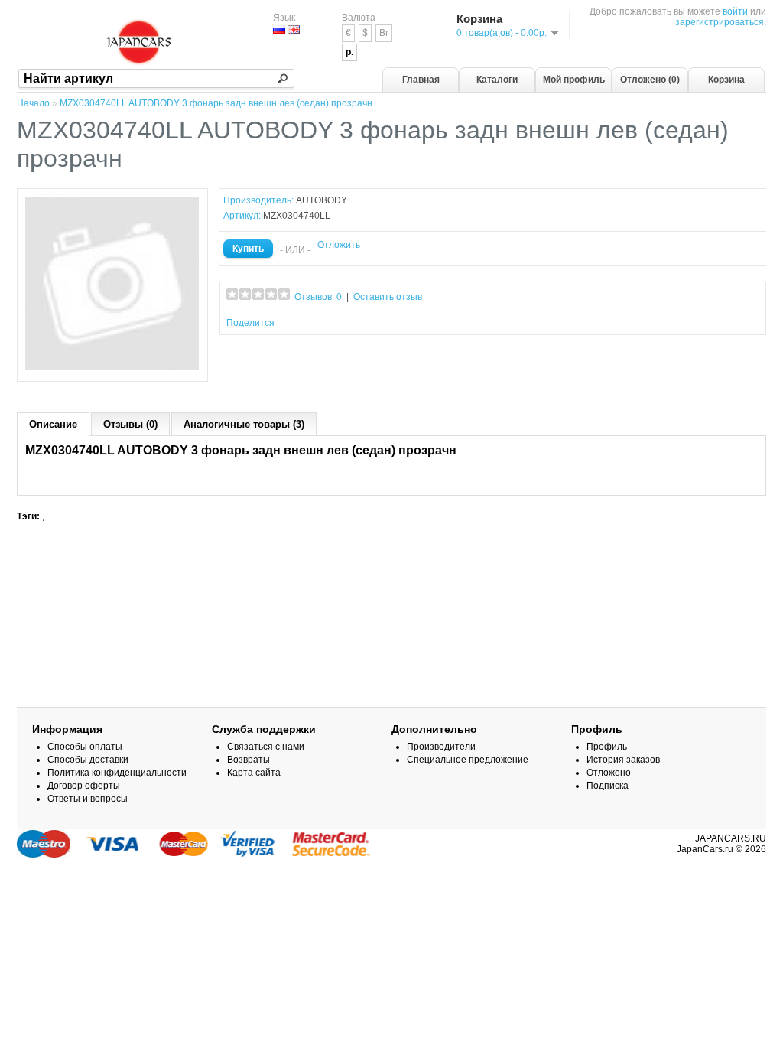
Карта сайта (254, 772)
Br (383, 33)
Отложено (608, 772)
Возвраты (248, 759)
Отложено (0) (650, 79)
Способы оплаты (84, 746)
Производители (441, 746)
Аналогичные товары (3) (244, 424)
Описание (53, 424)
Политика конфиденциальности (117, 772)
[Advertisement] (391, 598)
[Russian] (279, 29)
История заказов (623, 759)
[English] (294, 29)
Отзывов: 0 (318, 296)
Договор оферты (83, 785)
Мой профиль (574, 79)
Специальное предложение (467, 759)
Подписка (607, 785)
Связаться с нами (265, 746)
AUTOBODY (321, 200)
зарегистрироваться (719, 22)
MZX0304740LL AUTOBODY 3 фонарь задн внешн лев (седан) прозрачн (216, 103)
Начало (33, 103)
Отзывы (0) (130, 424)
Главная (421, 79)
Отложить (338, 244)
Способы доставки (87, 759)
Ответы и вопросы (87, 798)
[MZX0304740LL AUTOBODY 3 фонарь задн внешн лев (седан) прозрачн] (112, 368)
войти (735, 11)
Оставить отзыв (387, 296)
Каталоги (497, 79)
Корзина (726, 79)
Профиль (606, 746)
